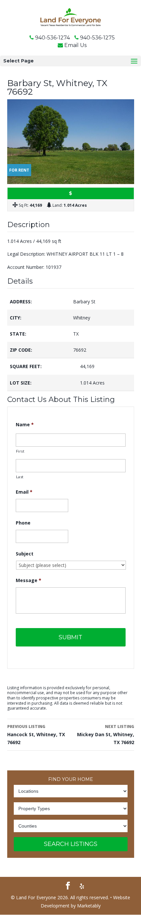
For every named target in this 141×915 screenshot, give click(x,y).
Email (24, 492)
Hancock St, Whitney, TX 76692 (36, 734)
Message (28, 580)
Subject (24, 554)
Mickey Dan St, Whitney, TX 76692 (105, 734)
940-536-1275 (97, 38)
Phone (23, 523)
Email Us (75, 45)
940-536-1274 (52, 38)
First (20, 451)
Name (25, 425)
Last (20, 476)
